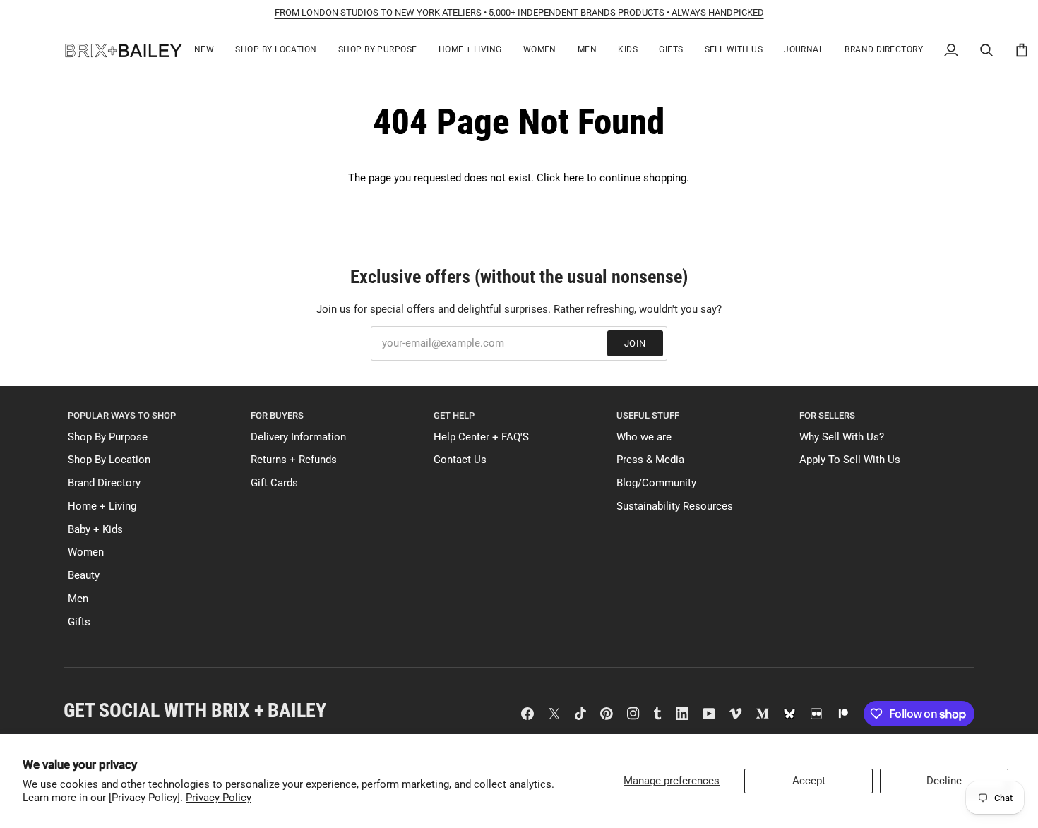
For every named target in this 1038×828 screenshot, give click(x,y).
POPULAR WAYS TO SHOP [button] (122, 415)
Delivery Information (298, 437)
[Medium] (762, 713)
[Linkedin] (682, 713)
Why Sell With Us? (841, 437)
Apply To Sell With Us (849, 460)
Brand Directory (104, 483)
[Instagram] (633, 713)
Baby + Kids (95, 530)
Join (635, 343)
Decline (944, 781)
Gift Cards (274, 483)
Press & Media (650, 460)
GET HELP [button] (454, 415)
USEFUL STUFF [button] (647, 415)
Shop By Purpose (108, 437)
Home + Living (102, 506)
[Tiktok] (580, 713)
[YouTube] (709, 713)
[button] (276, 50)
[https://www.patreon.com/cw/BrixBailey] (843, 713)
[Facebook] (527, 713)
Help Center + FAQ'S (481, 437)
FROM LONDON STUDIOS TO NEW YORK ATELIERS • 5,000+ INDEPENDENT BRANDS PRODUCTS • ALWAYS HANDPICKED (519, 12)
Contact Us (460, 460)
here (573, 178)
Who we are (644, 437)
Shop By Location (109, 460)
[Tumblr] (657, 713)
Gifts (79, 622)
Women (86, 552)
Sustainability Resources (674, 506)
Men (78, 599)
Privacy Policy (218, 798)
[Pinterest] (606, 713)
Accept (808, 781)
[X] (554, 713)
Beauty (84, 576)
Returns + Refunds (294, 460)
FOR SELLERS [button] (827, 415)
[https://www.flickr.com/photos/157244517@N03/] (816, 713)
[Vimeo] (735, 713)
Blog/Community (656, 483)
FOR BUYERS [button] (277, 415)
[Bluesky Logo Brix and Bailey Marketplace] (789, 713)
